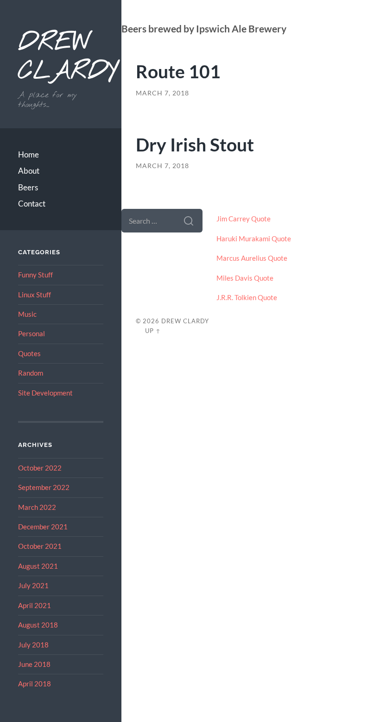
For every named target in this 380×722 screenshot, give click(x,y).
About (28, 171)
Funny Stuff (35, 274)
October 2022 (40, 468)
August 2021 (38, 566)
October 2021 (40, 546)
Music (27, 314)
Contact (31, 203)
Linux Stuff (34, 294)
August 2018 (38, 625)
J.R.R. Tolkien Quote (246, 297)
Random (30, 373)
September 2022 (44, 487)
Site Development (45, 393)
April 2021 (34, 605)
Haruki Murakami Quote (253, 238)
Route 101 (178, 71)
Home (28, 154)
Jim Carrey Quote (243, 218)
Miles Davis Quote (244, 278)
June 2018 (34, 664)
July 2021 (33, 585)
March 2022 (37, 507)
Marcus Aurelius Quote (251, 258)
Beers (28, 187)
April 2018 (34, 683)
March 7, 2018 (162, 93)
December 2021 (43, 526)
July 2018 (33, 644)
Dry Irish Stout (195, 144)
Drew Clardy (60, 58)
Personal (31, 333)
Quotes (29, 353)
